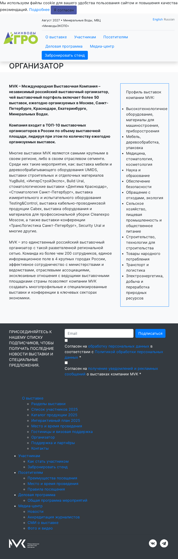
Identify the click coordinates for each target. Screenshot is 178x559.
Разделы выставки (48, 403)
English (158, 19)
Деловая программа (64, 46)
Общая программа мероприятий (57, 500)
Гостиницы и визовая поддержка (62, 431)
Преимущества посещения (52, 478)
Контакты (40, 448)
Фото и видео (40, 528)
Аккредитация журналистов (54, 517)
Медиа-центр (102, 46)
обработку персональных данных (118, 346)
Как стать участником (48, 461)
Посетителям (115, 37)
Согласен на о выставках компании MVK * (111, 371)
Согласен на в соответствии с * (114, 352)
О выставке (56, 37)
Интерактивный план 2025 (55, 420)
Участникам (85, 37)
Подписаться (150, 333)
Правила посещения (46, 489)
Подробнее (39, 9)
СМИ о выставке (43, 522)
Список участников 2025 (54, 409)
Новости (36, 511)
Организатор (43, 437)
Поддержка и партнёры (53, 442)
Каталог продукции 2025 (54, 415)
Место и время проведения (56, 426)
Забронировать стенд (65, 55)
